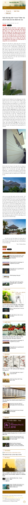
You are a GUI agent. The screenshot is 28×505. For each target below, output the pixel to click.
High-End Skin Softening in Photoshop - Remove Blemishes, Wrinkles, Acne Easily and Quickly (17, 444)
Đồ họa (7, 417)
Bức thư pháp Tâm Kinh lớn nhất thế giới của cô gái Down (14, 400)
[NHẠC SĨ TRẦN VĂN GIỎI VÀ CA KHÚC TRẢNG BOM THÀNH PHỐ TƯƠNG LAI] (6, 486)
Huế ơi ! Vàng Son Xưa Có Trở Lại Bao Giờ (17, 309)
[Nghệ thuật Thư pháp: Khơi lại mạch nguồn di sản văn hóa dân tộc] (6, 405)
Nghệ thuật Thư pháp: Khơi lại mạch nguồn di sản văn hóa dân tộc (17, 404)
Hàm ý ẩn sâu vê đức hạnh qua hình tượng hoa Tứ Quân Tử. (13, 369)
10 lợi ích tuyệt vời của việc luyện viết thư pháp (16, 411)
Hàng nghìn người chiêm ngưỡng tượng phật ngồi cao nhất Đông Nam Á (16, 283)
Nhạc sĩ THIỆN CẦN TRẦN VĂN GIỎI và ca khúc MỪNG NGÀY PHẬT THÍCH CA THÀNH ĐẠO (14, 474)
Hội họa (7, 354)
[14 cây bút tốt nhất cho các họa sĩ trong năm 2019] (6, 373)
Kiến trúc (8, 13)
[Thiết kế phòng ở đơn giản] (6, 276)
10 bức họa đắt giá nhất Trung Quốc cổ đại (16, 379)
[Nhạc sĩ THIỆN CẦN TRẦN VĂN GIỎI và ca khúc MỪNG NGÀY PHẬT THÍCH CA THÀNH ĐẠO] (14, 465)
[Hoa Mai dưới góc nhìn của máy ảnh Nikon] (6, 316)
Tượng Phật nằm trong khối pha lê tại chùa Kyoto (17, 269)
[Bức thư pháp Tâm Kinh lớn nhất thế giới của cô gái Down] (14, 393)
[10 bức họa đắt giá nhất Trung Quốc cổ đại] (6, 380)
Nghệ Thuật (16, 11)
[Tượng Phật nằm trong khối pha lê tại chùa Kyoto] (6, 271)
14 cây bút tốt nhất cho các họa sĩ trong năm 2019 (16, 373)
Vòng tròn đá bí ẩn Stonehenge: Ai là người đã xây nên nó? (17, 263)
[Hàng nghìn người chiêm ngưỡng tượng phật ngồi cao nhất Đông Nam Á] (6, 283)
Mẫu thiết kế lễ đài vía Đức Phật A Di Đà (12, 454)
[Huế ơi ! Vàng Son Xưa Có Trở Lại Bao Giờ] (6, 309)
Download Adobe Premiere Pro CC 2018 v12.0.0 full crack (14, 433)
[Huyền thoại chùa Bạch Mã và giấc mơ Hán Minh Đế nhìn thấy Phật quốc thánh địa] (6, 257)
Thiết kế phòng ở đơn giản (15, 275)
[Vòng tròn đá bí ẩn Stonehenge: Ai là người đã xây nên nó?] (6, 263)
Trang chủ (8, 11)
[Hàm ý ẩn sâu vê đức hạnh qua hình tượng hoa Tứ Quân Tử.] (14, 361)
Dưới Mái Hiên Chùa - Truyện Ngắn (16, 479)
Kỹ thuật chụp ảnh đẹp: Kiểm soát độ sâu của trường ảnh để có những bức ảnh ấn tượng (17, 438)
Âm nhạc (7, 457)
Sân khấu (7, 450)
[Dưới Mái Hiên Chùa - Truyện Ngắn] (6, 479)
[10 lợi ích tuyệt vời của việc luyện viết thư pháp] (6, 411)
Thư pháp (7, 386)
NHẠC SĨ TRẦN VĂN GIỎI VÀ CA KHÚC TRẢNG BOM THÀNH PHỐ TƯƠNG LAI (17, 486)
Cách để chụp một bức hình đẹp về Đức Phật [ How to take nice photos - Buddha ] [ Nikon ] (13, 305)
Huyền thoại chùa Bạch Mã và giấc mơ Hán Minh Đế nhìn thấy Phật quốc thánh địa (17, 256)
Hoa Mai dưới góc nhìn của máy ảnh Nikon (16, 315)
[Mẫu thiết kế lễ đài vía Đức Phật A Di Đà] (12, 452)
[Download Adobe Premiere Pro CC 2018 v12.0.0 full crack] (14, 425)
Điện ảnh (7, 289)
